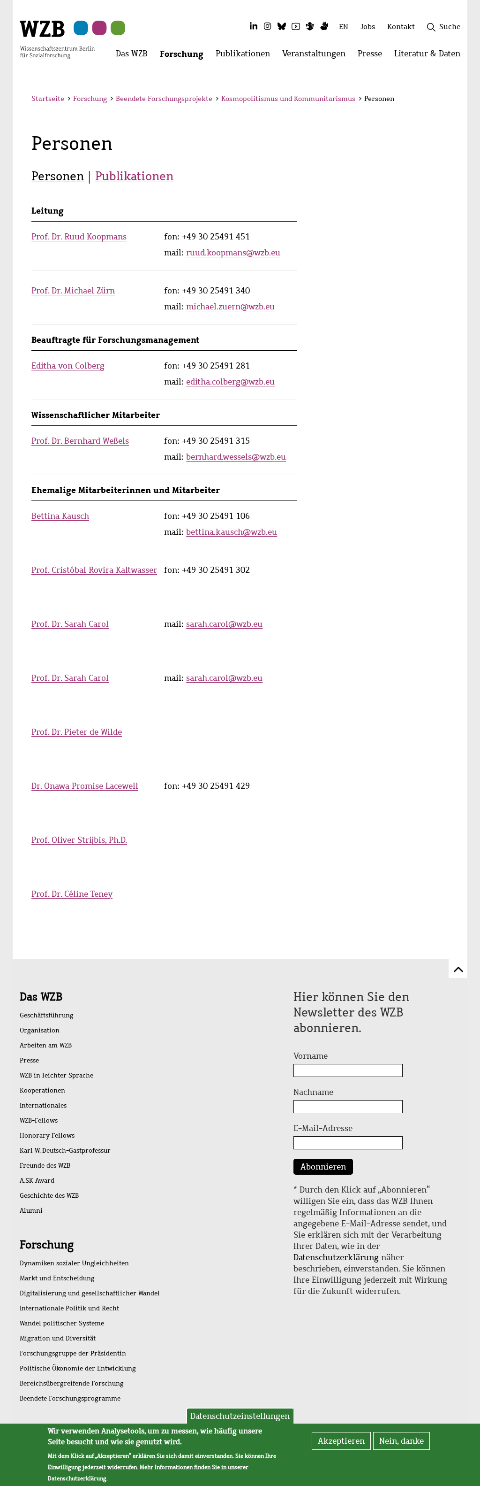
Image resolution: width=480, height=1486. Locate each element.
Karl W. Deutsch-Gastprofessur (65, 1150)
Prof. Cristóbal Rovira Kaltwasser (94, 570)
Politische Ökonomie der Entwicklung (78, 1368)
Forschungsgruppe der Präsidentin (73, 1353)
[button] (450, 100)
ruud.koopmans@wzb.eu (233, 252)
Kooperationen (42, 1090)
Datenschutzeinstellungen (240, 1416)
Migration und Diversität (58, 1338)
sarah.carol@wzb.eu (224, 624)
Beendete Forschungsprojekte (164, 98)
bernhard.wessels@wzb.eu (236, 456)
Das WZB (41, 996)
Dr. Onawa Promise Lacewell (84, 786)
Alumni (31, 1210)
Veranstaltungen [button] (317, 56)
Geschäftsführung (47, 1015)
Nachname (313, 1092)
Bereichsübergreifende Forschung (72, 1383)
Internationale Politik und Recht (69, 1308)
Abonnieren (323, 1166)
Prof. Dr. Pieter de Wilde (76, 732)
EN (343, 26)
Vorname (310, 1056)
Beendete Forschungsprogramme (70, 1398)
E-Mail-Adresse (322, 1128)
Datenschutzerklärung (336, 1257)
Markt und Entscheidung (57, 1278)
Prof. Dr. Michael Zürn (73, 290)
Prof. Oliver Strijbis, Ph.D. (79, 840)
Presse (29, 1060)
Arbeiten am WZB (46, 1045)
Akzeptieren (341, 1441)
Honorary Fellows (47, 1135)
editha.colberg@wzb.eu (230, 381)
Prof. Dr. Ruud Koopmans (79, 236)
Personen (57, 176)
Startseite (47, 98)
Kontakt (401, 26)
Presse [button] (373, 56)
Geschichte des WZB (49, 1195)
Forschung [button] (185, 56)
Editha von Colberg (68, 365)
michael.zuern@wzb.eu (230, 306)
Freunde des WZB (45, 1165)
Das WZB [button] (135, 56)
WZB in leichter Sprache (56, 1075)
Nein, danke (401, 1441)
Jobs (367, 26)
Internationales (43, 1105)
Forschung (90, 98)
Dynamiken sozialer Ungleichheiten (74, 1263)
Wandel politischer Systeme (62, 1323)
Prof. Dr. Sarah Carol (70, 624)
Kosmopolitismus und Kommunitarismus (288, 98)
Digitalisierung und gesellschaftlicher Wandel (90, 1293)
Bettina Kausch (60, 516)
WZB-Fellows (39, 1120)
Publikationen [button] (246, 56)
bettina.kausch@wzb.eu (231, 532)
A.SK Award (37, 1180)
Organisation (40, 1030)
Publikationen (134, 176)
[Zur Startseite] (57, 39)
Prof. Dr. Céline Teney (71, 894)
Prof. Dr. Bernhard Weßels (80, 441)
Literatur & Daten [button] (430, 56)
